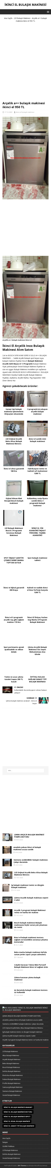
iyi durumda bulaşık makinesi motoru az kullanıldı (30, 991)
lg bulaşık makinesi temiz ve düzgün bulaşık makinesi (27, 886)
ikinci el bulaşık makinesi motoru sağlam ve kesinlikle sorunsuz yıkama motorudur (31, 939)
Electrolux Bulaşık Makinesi (12, 1075)
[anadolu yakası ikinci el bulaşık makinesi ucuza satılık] (7, 852)
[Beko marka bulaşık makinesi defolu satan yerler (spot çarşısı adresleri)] (7, 957)
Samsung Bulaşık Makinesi (12, 1087)
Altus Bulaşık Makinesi (10, 1055)
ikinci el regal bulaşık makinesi (17, 1121)
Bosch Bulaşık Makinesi (11, 1067)
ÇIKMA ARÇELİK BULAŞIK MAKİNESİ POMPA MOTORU (29, 835)
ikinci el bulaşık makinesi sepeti (17, 1117)
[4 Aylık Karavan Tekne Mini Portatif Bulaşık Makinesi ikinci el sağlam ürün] (7, 970)
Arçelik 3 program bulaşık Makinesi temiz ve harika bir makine (30, 911)
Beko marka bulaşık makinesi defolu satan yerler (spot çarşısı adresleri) (30, 953)
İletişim (5, 1142)
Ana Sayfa (8, 18)
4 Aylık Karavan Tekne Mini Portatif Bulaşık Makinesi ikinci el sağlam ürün (31, 966)
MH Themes (22, 1166)
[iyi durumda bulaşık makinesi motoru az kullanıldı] (7, 995)
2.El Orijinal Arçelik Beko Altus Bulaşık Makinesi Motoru (31, 873)
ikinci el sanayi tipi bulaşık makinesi (19, 1126)
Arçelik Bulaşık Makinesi (11, 1059)
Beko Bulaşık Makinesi (10, 1063)
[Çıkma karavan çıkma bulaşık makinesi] (7, 982)
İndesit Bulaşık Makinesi (11, 1079)
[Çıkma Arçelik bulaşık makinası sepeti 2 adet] (7, 901)
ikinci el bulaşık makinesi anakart (18, 1107)
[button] (47, 11)
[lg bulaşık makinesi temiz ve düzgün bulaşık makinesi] (5, 890)
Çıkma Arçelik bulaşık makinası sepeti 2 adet (31, 899)
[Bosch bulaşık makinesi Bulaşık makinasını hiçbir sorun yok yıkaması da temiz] (7, 927)
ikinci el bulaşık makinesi (25, 112)
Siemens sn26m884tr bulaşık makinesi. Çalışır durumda (31, 861)
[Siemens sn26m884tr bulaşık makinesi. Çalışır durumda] (7, 865)
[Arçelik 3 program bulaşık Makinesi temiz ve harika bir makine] (7, 915)
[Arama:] (25, 770)
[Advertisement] (25, 62)
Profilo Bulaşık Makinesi (11, 1083)
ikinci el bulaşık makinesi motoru (18, 1112)
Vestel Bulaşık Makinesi (11, 1095)
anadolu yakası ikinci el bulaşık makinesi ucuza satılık (27, 848)
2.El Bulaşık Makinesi (22, 18)
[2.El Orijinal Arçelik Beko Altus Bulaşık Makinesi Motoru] (7, 877)
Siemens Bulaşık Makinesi (12, 1091)
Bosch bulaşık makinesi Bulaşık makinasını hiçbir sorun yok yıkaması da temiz (30, 925)
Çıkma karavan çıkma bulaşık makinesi (27, 978)
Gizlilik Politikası (8, 1146)
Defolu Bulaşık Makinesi (11, 1071)
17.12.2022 (8, 112)
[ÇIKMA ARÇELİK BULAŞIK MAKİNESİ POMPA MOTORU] (7, 839)
